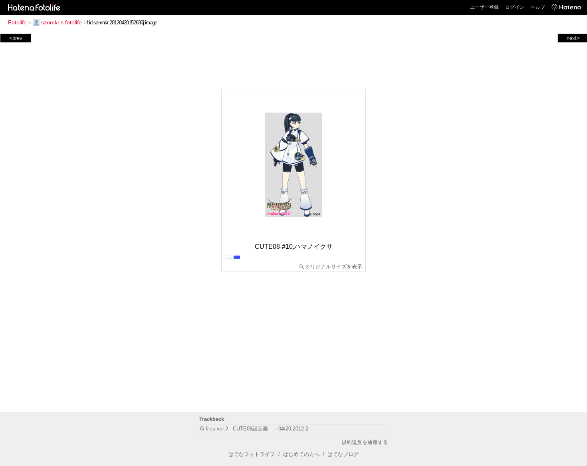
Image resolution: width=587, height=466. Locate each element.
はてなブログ (343, 454)
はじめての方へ (301, 454)
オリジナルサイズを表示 (333, 267)
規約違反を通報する (364, 442)
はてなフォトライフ (251, 454)
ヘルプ (538, 7)
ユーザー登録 (484, 7)
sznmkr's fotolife (61, 22)
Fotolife (17, 22)
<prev (15, 38)
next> (573, 38)
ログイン (514, 7)
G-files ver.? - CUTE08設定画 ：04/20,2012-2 (254, 429)
